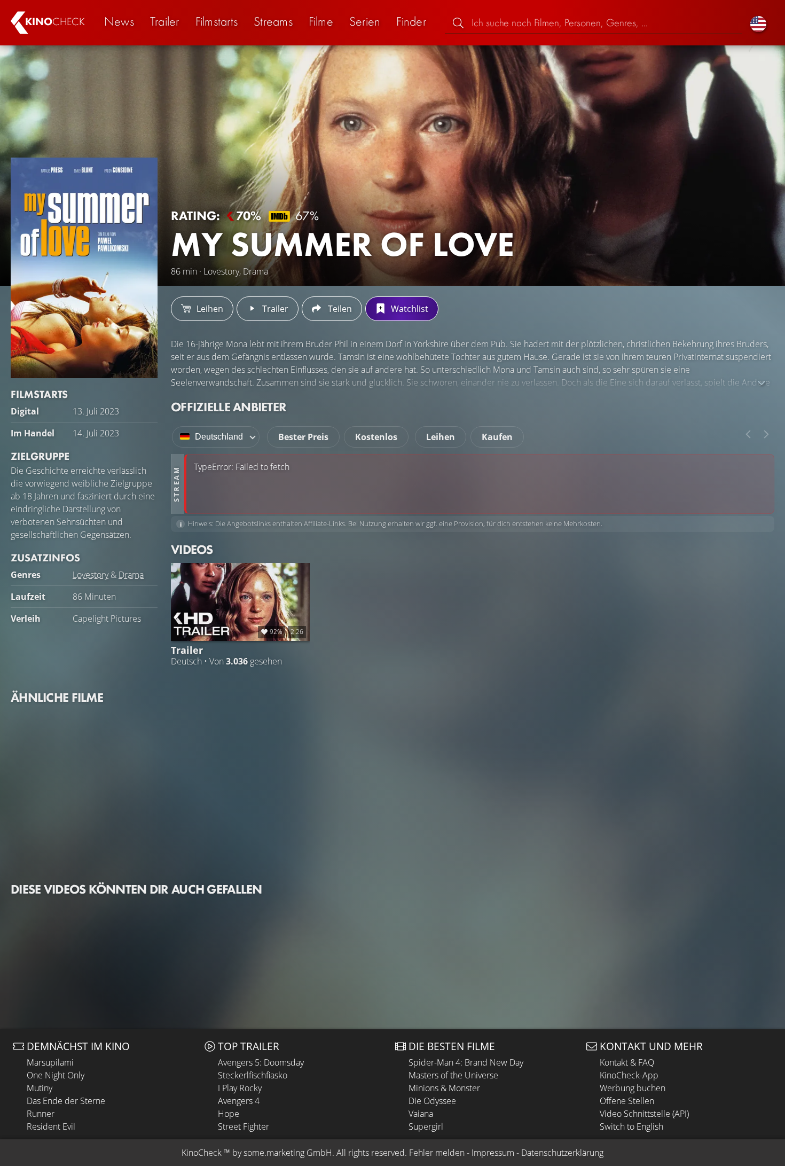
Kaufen (497, 437)
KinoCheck (202, 1153)
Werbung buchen (632, 1088)
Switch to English (631, 1126)
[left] (748, 434)
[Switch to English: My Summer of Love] (758, 22)
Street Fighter (243, 1126)
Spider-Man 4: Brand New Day (466, 1062)
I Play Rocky (240, 1088)
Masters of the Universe (453, 1075)
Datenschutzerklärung (562, 1153)
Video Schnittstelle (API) (644, 1113)
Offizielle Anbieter (228, 406)
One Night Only (55, 1075)
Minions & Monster (444, 1088)
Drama (131, 575)
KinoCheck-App (629, 1075)
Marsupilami (50, 1062)
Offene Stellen (627, 1100)
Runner (40, 1113)
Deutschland (219, 436)
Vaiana (421, 1113)
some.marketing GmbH (288, 1153)
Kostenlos (376, 437)
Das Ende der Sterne (66, 1100)
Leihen (440, 437)
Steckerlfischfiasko (252, 1075)
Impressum (493, 1153)
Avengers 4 (239, 1100)
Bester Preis (303, 437)
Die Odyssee (432, 1100)
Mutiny (39, 1088)
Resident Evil (51, 1126)
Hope (228, 1113)
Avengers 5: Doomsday (261, 1062)
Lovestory (90, 575)
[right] (766, 434)
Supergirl (426, 1126)
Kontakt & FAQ (627, 1062)
